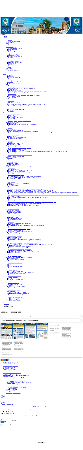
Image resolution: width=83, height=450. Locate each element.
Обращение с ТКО (12, 213)
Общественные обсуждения (14, 245)
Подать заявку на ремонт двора (15, 62)
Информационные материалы (15, 274)
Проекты (10, 125)
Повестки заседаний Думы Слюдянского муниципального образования (24, 95)
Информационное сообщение (14, 199)
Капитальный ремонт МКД (14, 233)
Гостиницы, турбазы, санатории (15, 56)
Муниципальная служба (13, 260)
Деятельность (6, 112)
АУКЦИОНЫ (11, 222)
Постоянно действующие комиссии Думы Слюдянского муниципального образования (27, 92)
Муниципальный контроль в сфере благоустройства (19, 148)
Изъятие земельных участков (14, 226)
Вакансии (3, 395)
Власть (4, 74)
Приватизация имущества (14, 224)
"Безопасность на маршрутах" (15, 179)
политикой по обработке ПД (53, 441)
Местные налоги (12, 161)
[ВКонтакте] (1, 360)
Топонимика (11, 184)
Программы (11, 126)
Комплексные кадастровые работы (16, 227)
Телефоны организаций (11, 72)
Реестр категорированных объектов (16, 156)
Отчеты (10, 128)
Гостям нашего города (10, 47)
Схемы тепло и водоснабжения (15, 236)
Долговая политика (12, 159)
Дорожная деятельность (13, 210)
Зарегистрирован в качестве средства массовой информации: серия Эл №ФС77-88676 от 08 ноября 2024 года (25, 406)
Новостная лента (9, 71)
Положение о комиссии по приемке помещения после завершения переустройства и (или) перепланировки (32, 202)
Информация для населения (14, 237)
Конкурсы (10, 141)
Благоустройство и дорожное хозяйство (14, 206)
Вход (2, 403)
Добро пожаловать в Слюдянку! (15, 48)
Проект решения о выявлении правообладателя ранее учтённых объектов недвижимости (28, 197)
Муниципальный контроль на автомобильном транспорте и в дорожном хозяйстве (26, 152)
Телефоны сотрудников (13, 83)
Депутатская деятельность (14, 96)
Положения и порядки (13, 163)
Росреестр (10, 108)
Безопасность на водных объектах (15, 271)
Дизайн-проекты (12, 63)
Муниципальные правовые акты (13, 114)
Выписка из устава (12, 89)
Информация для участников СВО (13, 298)
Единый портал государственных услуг (17, 137)
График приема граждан (13, 283)
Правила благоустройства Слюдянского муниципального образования (23, 205)
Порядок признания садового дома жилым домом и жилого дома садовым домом (26, 189)
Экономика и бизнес (10, 165)
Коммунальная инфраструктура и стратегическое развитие (19, 231)
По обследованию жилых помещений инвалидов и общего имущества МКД (25, 239)
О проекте (10, 60)
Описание (10, 44)
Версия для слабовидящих (7, 404)
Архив (9, 67)
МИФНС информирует (13, 106)
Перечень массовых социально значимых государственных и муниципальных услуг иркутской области (31, 132)
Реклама (10, 198)
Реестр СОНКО (11, 173)
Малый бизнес (11, 168)
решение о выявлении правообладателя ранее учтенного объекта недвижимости (26, 225)
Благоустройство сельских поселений (16, 207)
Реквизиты (10, 82)
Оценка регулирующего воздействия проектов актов (20, 119)
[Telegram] (8, 360)
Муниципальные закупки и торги (13, 139)
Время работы (11, 79)
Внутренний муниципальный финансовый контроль (20, 155)
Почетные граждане (10, 42)
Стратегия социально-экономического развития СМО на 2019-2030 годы (24, 176)
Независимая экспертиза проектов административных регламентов (23, 131)
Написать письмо (12, 94)
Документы (10, 65)
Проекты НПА (11, 118)
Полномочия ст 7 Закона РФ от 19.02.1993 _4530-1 (19, 296)
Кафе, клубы (11, 57)
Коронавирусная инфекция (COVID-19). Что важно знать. (21, 272)
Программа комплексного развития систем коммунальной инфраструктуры (25, 242)
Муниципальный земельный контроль (16, 146)
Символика (8, 43)
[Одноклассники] (3, 360)
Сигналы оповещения (13, 277)
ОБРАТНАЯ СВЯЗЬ (5, 401)
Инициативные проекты (13, 209)
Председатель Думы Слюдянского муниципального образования (22, 85)
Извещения (10, 142)
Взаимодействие (6, 280)
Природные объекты (12, 51)
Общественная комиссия (13, 61)
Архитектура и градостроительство (13, 180)
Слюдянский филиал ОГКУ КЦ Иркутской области (19, 105)
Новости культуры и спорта (12, 70)
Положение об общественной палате (16, 287)
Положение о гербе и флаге (14, 45)
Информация (11, 101)
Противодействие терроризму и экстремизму (18, 273)
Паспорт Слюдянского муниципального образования (20, 170)
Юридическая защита (10, 253)
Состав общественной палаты (15, 288)
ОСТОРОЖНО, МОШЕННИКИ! (15, 279)
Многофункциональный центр (15, 138)
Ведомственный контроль (14, 153)
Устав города (11, 115)
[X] (7, 360)
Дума (7, 84)
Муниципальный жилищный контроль (17, 149)
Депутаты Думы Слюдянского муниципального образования (21, 87)
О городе (5, 37)
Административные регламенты (15, 130)
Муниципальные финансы (12, 157)
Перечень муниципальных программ (16, 171)
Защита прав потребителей (14, 254)
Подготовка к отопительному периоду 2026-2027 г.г (19, 249)
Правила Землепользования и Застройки (17, 204)
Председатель (11, 98)
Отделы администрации (13, 78)
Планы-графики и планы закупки (15, 143)
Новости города (9, 69)
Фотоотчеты (11, 64)
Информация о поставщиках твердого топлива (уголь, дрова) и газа (23, 240)
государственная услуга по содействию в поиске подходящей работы (23, 177)
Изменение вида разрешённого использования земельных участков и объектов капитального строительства (32, 191)
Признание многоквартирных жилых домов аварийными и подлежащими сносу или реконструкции (30, 190)
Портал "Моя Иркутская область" (13, 300)
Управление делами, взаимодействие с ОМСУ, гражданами (19, 257)
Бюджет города (11, 158)
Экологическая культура (13, 185)
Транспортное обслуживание (14, 211)
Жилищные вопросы (13, 232)
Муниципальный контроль (12, 145)
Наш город (10, 40)
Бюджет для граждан (12, 162)
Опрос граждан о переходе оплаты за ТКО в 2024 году (20, 246)
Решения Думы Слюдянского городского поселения (19, 121)
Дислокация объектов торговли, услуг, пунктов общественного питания (24, 166)
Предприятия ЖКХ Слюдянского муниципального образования (22, 243)
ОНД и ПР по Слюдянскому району (16, 109)
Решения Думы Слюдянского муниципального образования (21, 88)
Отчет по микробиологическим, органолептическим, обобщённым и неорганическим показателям (30, 244)
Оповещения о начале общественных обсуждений (19, 229)
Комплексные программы (14, 186)
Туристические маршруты (14, 54)
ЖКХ (9, 234)
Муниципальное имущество (14, 219)
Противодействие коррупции (14, 90)
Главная (5, 36)
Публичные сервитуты (13, 220)
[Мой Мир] (5, 360)
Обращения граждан (10, 281)
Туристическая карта (13, 52)
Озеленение (11, 216)
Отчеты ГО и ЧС (12, 278)
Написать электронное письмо (15, 284)
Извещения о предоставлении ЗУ (15, 230)
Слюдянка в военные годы (14, 41)
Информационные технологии (15, 263)
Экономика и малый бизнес (14, 178)
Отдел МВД (11, 110)
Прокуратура (11, 111)
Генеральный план (12, 116)
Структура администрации (14, 77)
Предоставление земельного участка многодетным (19, 223)
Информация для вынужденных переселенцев (16, 292)
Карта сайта (3, 402)
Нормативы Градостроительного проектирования (19, 183)
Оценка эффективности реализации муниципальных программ (22, 124)
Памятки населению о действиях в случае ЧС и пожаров (20, 269)
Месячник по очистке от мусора (15, 212)
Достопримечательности (13, 49)
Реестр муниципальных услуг (15, 133)
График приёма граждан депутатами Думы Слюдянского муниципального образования (27, 91)
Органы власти (9, 103)
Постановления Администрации (15, 117)
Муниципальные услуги (11, 129)
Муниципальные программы (12, 122)
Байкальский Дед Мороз (13, 55)
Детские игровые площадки (14, 215)
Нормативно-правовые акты (14, 276)
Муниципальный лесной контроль (16, 150)
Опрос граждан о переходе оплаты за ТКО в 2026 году (20, 250)
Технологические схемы (13, 135)
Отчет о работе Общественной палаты (16, 286)
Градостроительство (12, 188)
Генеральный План (12, 200)
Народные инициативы (13, 169)
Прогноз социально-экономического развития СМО (19, 172)
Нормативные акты (12, 123)
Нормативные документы (14, 290)
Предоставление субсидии (14, 252)
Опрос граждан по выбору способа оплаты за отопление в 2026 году (23, 251)
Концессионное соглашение (14, 144)
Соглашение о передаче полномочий (16, 259)
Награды (10, 264)
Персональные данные (13, 258)
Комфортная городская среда (12, 58)
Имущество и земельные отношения (14, 218)
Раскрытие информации (13, 238)
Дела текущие (9, 68)
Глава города (11, 76)
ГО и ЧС (8, 265)
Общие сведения (9, 38)
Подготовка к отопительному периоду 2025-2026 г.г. (20, 247)
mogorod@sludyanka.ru (9, 413)
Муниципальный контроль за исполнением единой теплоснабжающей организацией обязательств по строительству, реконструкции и (38, 151)
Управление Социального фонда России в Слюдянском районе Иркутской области (26, 104)
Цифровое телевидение (13, 217)
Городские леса (11, 182)
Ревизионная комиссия (11, 97)
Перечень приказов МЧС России (15, 266)
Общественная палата (10, 285)
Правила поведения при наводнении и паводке (18, 267)
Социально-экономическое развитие (16, 175)
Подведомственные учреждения (15, 81)
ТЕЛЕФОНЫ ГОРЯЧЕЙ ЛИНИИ (15, 297)
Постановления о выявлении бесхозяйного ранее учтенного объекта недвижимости (26, 203)
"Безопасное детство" (13, 270)
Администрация (9, 75)
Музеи (9, 50)
